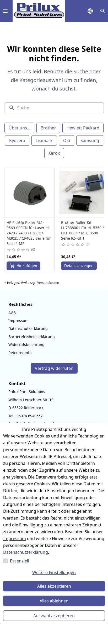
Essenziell (19, 561)
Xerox (54, 153)
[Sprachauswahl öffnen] (90, 11)
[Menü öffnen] (5, 11)
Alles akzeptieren (54, 586)
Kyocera (17, 140)
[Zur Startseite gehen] (39, 11)
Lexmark (44, 140)
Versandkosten (48, 283)
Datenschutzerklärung (25, 552)
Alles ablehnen (54, 601)
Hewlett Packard (83, 128)
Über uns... (19, 128)
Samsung (89, 140)
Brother (48, 128)
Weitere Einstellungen (54, 572)
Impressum (14, 538)
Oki (66, 140)
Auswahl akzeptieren (54, 615)
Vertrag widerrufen (54, 368)
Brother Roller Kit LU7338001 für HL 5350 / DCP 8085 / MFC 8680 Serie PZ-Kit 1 (82, 230)
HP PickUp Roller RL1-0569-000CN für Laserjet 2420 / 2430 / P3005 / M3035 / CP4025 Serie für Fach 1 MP (29, 233)
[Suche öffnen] (103, 11)
